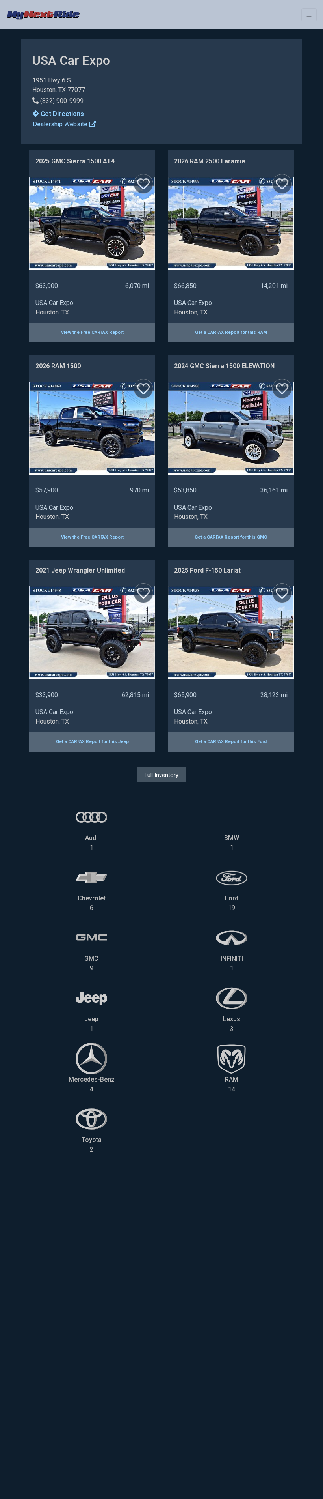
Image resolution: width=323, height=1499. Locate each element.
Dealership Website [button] (61, 124)
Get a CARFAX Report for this (231, 332)
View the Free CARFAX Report (92, 332)
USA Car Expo (54, 303)
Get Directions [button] (61, 114)
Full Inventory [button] (161, 775)
